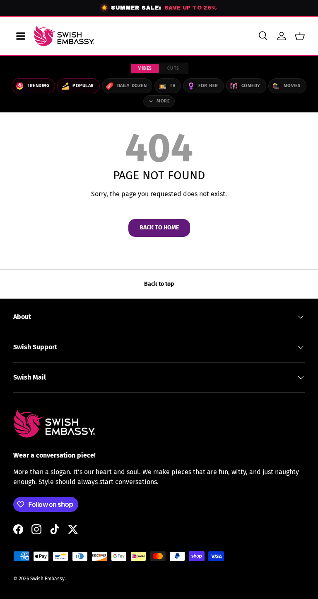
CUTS (173, 68)
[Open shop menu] (20, 36)
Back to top (159, 283)
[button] (300, 36)
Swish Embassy (47, 579)
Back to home (159, 227)
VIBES (145, 68)
